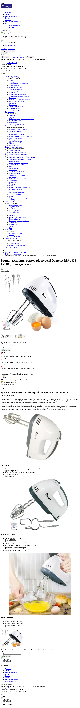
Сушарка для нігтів (15, 222)
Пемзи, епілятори (14, 219)
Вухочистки (13, 208)
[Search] (20, 55)
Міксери (11, 117)
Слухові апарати (14, 196)
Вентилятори (13, 170)
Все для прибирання (15, 89)
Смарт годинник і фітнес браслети (20, 198)
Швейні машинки (14, 110)
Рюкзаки (11, 235)
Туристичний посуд (15, 142)
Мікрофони (12, 177)
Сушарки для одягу (15, 108)
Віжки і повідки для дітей (17, 152)
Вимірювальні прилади (16, 171)
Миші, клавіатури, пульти (17, 178)
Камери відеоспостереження (18, 175)
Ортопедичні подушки (16, 135)
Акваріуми (12, 82)
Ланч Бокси (12, 115)
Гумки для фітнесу (15, 131)
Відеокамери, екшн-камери (18, 129)
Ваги (10, 166)
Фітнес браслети (14, 145)
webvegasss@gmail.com (8, 688)
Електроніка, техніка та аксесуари (16, 252)
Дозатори (12, 92)
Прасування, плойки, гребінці (19, 221)
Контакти (8, 20)
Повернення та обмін (12, 16)
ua (10, 51)
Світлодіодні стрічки (15, 194)
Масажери (12, 215)
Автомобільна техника (16, 242)
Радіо (10, 191)
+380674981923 (10, 45)
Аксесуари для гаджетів (16, 164)
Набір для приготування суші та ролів (21, 119)
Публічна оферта (14, 25)
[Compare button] (3, 648)
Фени (10, 228)
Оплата (7, 14)
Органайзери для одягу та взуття (19, 96)
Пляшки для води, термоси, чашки (20, 136)
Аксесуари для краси (16, 205)
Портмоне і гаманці (15, 233)
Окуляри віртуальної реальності (19, 187)
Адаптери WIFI (14, 161)
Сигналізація (13, 105)
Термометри (13, 224)
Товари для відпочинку (16, 138)
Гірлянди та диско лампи (17, 91)
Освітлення (12, 98)
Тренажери (12, 140)
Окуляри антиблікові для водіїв (19, 245)
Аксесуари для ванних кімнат (18, 84)
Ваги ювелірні (13, 168)
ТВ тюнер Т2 (13, 200)
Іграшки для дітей (14, 150)
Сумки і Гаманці (14, 236)
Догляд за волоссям (15, 210)
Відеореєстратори (14, 243)
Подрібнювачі (13, 122)
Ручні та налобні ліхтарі (16, 192)
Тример (11, 226)
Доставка (8, 13)
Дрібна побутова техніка (17, 173)
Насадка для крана (15, 184)
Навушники (12, 182)
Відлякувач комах (14, 85)
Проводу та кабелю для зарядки (19, 99)
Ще (6, 23)
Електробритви (14, 212)
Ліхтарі (11, 133)
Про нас (7, 18)
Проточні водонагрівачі (16, 101)
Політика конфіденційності (14, 21)
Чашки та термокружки (16, 124)
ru (13, 51)
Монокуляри (13, 180)
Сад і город (12, 103)
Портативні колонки (15, 189)
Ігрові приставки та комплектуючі (20, 159)
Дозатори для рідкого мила (17, 94)
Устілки (11, 143)
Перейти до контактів (8, 49)
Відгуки (11, 27)
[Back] (5, 149)
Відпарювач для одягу (16, 87)
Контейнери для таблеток (17, 214)
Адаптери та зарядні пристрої (18, 163)
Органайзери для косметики (18, 217)
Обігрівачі (12, 185)
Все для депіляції (14, 207)
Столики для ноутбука (16, 106)
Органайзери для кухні (16, 120)
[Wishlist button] (1, 648)
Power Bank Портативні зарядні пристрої (22, 157)
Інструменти (13, 80)
